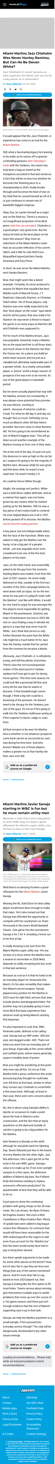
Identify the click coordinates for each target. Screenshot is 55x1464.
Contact (7, 1402)
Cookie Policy (34, 1419)
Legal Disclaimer (12, 1424)
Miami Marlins (11, 144)
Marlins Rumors (19, 1374)
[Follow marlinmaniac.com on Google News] (47, 767)
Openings (31, 1397)
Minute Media (17, 1442)
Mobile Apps (9, 1408)
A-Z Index (7, 1433)
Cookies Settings (36, 1433)
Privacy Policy (34, 1413)
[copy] (21, 89)
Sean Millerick (13, 84)
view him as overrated (23, 225)
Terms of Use (10, 1419)
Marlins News (18, 779)
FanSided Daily (35, 1408)
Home (6, 779)
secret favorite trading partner (20, 523)
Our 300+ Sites (34, 1402)
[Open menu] (4, 4)
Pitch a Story (9, 1413)
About (5, 1397)
